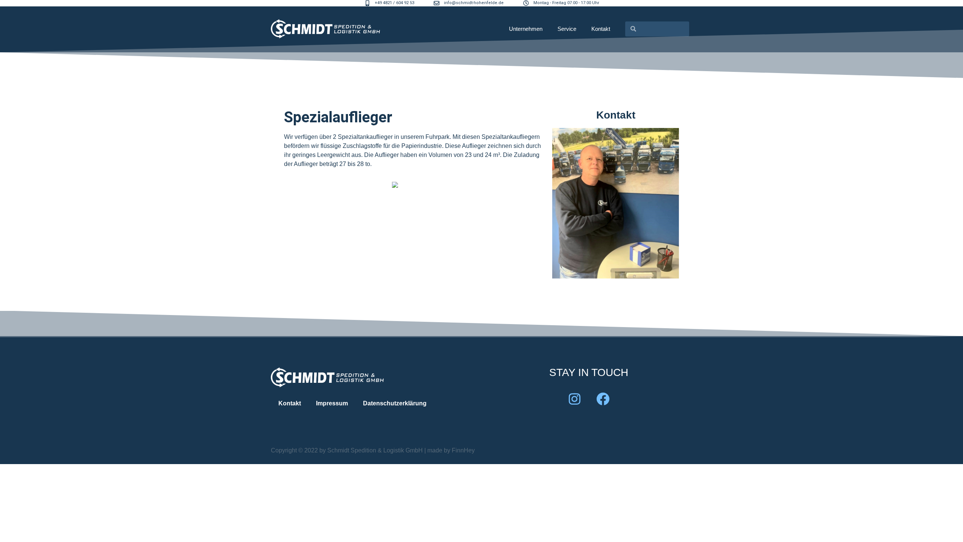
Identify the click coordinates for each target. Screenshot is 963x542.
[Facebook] (603, 398)
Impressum (332, 403)
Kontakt (600, 29)
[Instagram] (575, 398)
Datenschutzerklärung (395, 403)
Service (566, 29)
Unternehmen (525, 29)
